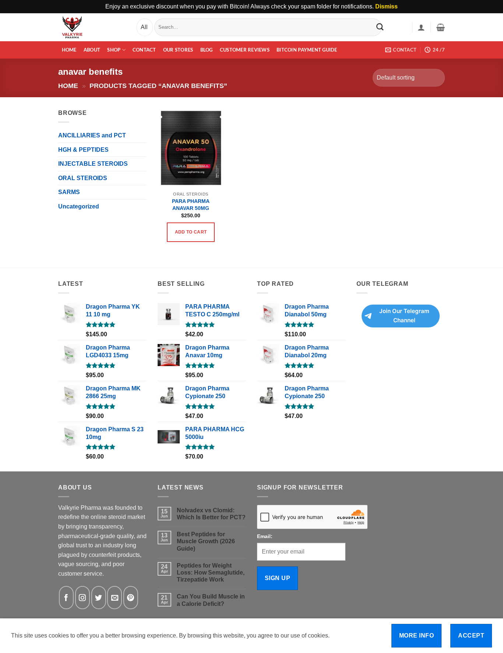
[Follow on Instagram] (82, 597)
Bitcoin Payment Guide (307, 50)
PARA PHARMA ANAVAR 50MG (191, 204)
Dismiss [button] (386, 6)
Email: (264, 536)
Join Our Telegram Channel (404, 316)
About (92, 50)
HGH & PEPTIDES (83, 150)
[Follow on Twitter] (98, 597)
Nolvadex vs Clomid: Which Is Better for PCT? (211, 513)
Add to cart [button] (191, 232)
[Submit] (380, 27)
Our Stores (178, 50)
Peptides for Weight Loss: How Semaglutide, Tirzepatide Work (211, 572)
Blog (206, 50)
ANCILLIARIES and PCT (92, 135)
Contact (144, 50)
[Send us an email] (114, 597)
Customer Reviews (245, 50)
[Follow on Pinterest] (130, 597)
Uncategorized (78, 206)
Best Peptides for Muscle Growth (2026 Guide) (206, 541)
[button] (421, 27)
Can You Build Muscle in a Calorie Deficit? (211, 600)
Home (69, 50)
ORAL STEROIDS (82, 178)
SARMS (69, 192)
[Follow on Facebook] (66, 597)
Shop (113, 50)
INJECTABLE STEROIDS (93, 164)
